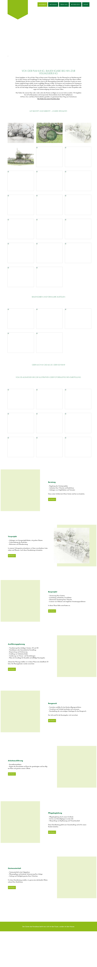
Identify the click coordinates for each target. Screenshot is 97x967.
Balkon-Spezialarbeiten (15, 950)
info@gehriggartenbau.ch (43, 945)
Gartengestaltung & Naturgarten (18, 940)
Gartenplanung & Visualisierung (17, 942)
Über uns (64, 4)
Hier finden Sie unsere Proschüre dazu (48, 99)
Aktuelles (53, 4)
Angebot (42, 4)
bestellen (52, 499)
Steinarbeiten (12, 952)
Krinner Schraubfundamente (16, 947)
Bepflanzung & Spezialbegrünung (18, 937)
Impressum (11, 961)
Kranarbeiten (12, 945)
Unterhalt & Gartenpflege (15, 955)
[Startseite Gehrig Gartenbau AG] (18, 7)
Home (86, 4)
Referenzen (75, 4)
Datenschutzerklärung (22, 961)
